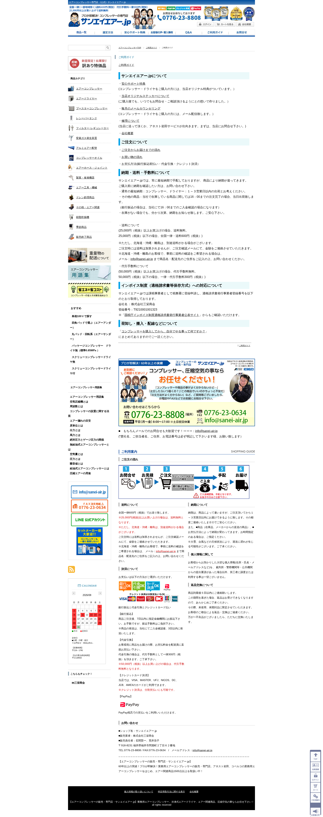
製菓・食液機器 (85, 177)
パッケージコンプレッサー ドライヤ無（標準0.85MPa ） (90, 348)
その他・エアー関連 (88, 207)
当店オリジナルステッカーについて (145, 96)
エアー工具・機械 (86, 187)
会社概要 (127, 133)
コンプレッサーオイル (89, 157)
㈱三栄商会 (78, 682)
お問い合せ (241, 33)
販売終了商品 (84, 236)
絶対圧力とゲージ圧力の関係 (87, 439)
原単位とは (76, 425)
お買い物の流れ (131, 157)
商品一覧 (81, 33)
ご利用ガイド (215, 33)
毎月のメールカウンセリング (140, 108)
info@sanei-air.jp (141, 259)
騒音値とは (76, 463)
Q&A (188, 33)
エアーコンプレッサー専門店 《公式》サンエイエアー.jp (97, 2)
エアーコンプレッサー (89, 88)
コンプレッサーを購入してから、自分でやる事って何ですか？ (163, 331)
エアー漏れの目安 (80, 420)
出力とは (75, 430)
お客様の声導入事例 (161, 33)
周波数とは (76, 406)
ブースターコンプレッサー (91, 108)
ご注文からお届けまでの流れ (140, 149)
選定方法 (108, 33)
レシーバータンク (86, 118)
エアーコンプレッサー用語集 (86, 387)
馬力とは (75, 435)
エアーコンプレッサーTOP (130, 48)
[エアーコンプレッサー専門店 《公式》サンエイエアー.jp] (100, 25)
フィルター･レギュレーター (92, 128)
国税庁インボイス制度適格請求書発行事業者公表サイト (161, 315)
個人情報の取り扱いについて (138, 791)
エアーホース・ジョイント (91, 167)
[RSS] (71, 570)
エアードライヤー (86, 98)
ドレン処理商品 (85, 197)
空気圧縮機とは (79, 401)
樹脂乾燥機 (82, 217)
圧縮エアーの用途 (80, 473)
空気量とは (76, 454)
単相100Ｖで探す (82, 316)
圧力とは (75, 459)
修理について (130, 120)
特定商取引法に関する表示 (171, 791)
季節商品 (81, 227)
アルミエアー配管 (86, 147)
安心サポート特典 (134, 33)
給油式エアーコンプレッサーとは (89, 468)
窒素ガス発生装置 (86, 138)
